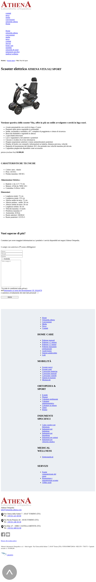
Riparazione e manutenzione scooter (50, 479)
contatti (8, 13)
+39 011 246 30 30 (14, 522)
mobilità (9, 48)
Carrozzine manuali (49, 374)
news (7, 15)
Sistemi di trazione (49, 378)
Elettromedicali (47, 457)
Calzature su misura (49, 405)
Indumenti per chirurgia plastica (48, 441)
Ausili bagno (47, 351)
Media (44, 324)
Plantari (45, 397)
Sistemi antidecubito (49, 353)
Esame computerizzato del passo (49, 474)
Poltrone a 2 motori (49, 345)
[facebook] (3, 536)
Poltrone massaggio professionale (49, 348)
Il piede (45, 395)
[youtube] (8, 536)
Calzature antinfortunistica (48, 402)
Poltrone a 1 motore (49, 342)
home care (9, 46)
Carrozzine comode (49, 376)
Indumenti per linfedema (47, 430)
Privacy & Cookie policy (9, 541)
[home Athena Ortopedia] (16, 9)
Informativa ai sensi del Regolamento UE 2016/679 (23, 290)
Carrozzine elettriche (49, 371)
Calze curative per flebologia (48, 426)
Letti (44, 355)
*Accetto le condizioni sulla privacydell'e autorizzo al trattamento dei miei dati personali (21, 290)
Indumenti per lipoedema (47, 434)
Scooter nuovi (11, 60)
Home (8, 24)
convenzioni (10, 20)
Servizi (8, 43)
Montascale (46, 380)
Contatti (45, 328)
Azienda (7, 259)
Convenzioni (47, 322)
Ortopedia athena (48, 320)
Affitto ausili (46, 483)
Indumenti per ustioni (50, 437)
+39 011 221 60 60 (14, 516)
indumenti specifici (13, 52)
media (8, 17)
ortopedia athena (12, 22)
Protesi (44, 410)
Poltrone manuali (48, 340)
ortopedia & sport (12, 50)
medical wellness (12, 54)
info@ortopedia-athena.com (11, 510)
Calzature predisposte (50, 399)
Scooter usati (47, 369)
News (44, 326)
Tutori (44, 408)
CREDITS (10, 555)
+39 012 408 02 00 (14, 528)
